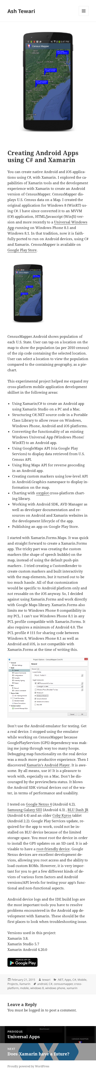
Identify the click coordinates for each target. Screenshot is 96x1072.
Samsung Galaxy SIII (24, 809)
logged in (36, 1010)
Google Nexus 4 (39, 804)
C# (74, 980)
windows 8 (37, 988)
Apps (68, 980)
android (42, 984)
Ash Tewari (21, 10)
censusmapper (63, 984)
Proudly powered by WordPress (28, 1066)
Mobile (82, 980)
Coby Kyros (61, 815)
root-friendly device (53, 849)
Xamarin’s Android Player (48, 765)
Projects (12, 984)
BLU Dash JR (78, 809)
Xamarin (24, 984)
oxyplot (43, 493)
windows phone (55, 988)
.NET (60, 980)
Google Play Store (22, 250)
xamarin (72, 988)
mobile (24, 988)
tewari (46, 980)
